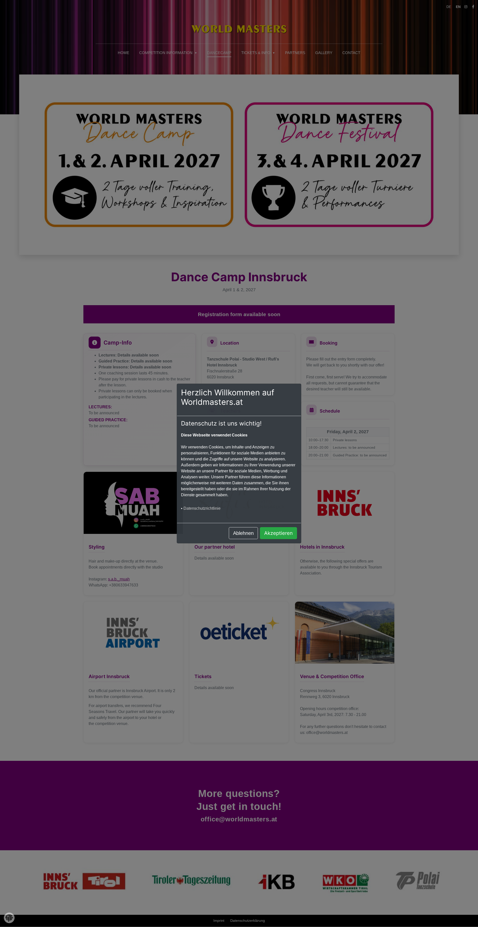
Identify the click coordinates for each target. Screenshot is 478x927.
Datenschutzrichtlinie (202, 508)
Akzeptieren (278, 533)
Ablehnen (243, 533)
